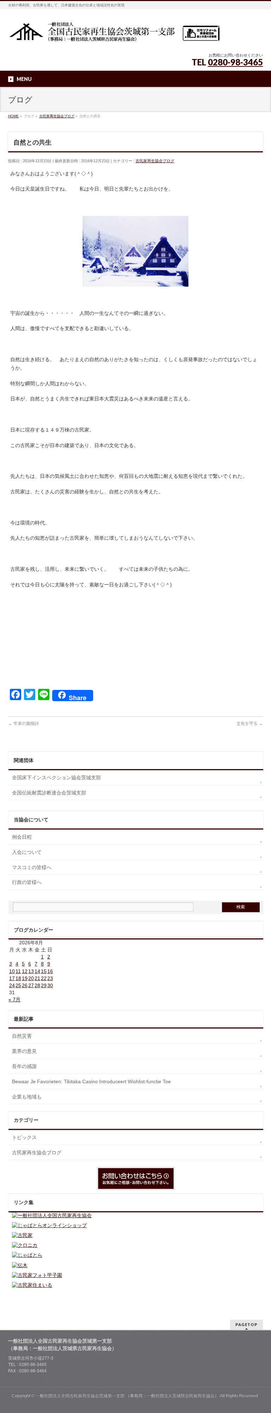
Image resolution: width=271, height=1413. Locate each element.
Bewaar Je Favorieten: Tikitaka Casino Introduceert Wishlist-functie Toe (91, 1081)
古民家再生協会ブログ (155, 161)
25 (18, 985)
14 (37, 971)
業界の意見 (24, 1051)
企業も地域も (27, 1097)
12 (25, 971)
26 (25, 985)
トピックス (24, 1137)
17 (12, 978)
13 (31, 971)
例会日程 (22, 837)
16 (50, 971)
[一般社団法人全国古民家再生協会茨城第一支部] (114, 34)
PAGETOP (246, 1324)
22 (44, 978)
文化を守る (249, 723)
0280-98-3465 (235, 62)
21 (37, 978)
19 (25, 978)
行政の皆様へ (27, 882)
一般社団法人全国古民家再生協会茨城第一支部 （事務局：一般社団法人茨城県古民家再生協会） (127, 1395)
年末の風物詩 (23, 723)
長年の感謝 (24, 1066)
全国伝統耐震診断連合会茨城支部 (49, 793)
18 (18, 978)
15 (44, 971)
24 (12, 985)
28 (37, 985)
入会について (27, 852)
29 (44, 985)
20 (31, 978)
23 (50, 978)
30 (50, 985)
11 (18, 971)
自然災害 (22, 1036)
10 (12, 971)
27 (31, 985)
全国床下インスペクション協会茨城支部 (56, 777)
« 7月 (14, 999)
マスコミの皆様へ (32, 867)
